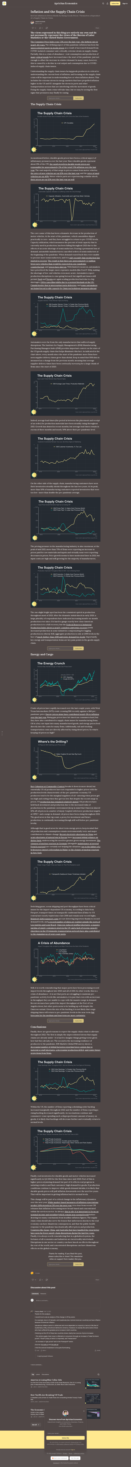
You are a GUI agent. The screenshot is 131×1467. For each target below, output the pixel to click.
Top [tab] (33, 1374)
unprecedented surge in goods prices (47, 48)
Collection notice (79, 1453)
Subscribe (115, 3)
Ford (40, 279)
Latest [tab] (38, 1374)
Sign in (125, 3)
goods (46, 57)
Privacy (65, 1453)
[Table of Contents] (2, 733)
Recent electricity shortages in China (76, 834)
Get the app (75, 1458)
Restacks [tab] (43, 1294)
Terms (70, 1453)
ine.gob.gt (54, 1345)
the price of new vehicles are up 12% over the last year (55, 173)
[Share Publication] (107, 3)
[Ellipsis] (99, 1311)
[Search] (103, 3)
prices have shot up (57, 267)
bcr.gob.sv (44, 1345)
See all (34, 1425)
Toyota (49, 279)
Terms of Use (74, 1442)
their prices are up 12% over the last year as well (52, 179)
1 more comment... (36, 1365)
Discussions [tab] (45, 1374)
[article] (65, 1384)
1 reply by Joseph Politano (45, 1356)
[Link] (27, 35)
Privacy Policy (80, 1444)
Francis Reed (39, 1311)
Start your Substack (60, 1458)
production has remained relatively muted (59, 802)
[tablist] (39, 1294)
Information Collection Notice (64, 1444)
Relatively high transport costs (44, 919)
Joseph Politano (40, 21)
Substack (56, 1463)
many (33, 57)
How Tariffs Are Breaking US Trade (47, 1395)
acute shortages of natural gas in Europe (49, 837)
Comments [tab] (35, 1294)
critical (39, 57)
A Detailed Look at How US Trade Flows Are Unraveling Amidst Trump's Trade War (56, 1398)
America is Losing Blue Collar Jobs (46, 1380)
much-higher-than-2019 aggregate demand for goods (61, 637)
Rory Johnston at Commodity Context (48, 786)
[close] (83, 1411)
